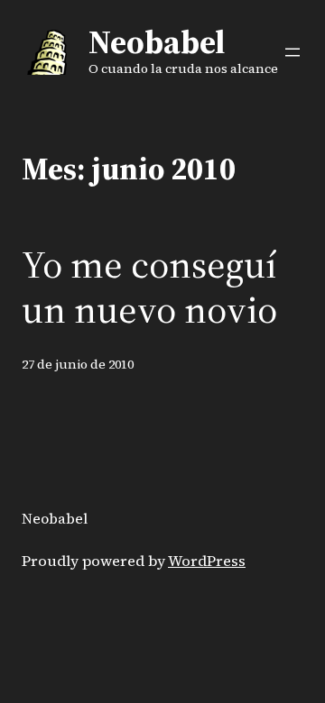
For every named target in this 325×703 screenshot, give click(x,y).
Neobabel (156, 42)
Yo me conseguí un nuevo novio (149, 287)
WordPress (207, 561)
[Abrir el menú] (292, 52)
